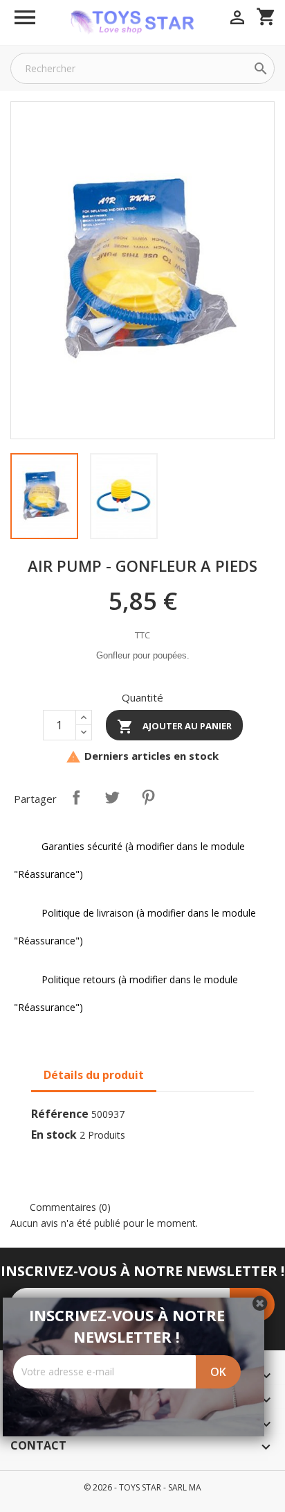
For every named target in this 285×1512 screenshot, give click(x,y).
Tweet (112, 797)
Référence (60, 1113)
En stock (54, 1134)
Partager (76, 797)
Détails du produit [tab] (94, 1074)
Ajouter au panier (174, 726)
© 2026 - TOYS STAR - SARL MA (142, 1487)
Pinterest (148, 797)
